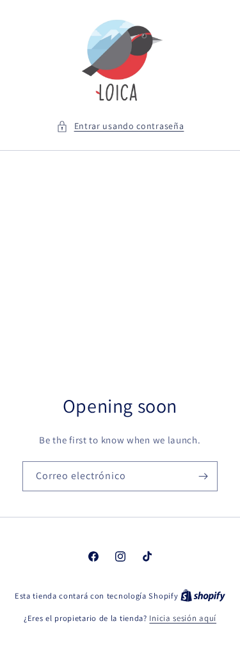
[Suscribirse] (203, 476)
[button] (120, 126)
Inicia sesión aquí (182, 618)
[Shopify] (202, 595)
